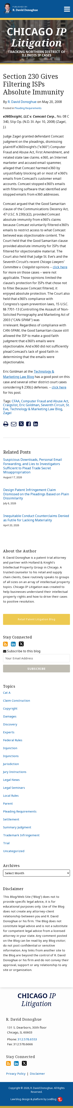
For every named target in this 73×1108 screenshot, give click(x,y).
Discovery (10, 724)
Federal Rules (12, 740)
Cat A (7, 692)
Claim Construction (16, 700)
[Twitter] (21, 644)
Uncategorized (13, 851)
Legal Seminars (14, 788)
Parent (8, 803)
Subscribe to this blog (23, 651)
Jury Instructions (14, 772)
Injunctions (11, 756)
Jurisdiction (11, 764)
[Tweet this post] (21, 424)
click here (60, 267)
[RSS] (5, 644)
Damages (9, 716)
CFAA (15, 401)
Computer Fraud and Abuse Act (44, 401)
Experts (8, 732)
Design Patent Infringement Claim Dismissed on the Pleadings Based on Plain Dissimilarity (36, 494)
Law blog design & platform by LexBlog (34, 1099)
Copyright (10, 708)
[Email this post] (13, 424)
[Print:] (5, 423)
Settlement (11, 819)
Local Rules (11, 795)
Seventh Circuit (52, 405)
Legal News (11, 780)
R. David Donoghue (22, 102)
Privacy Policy (16, 1073)
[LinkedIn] (13, 644)
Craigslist (10, 405)
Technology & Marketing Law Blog (36, 409)
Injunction (10, 748)
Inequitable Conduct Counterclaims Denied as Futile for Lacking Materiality (36, 518)
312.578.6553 (27, 1039)
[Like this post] (28, 424)
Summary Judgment (17, 827)
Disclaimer (37, 1073)
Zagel (7, 413)
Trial (6, 843)
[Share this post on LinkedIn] (35, 424)
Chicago (37, 37)
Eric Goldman (29, 405)
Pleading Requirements (28, 108)
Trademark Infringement (21, 835)
